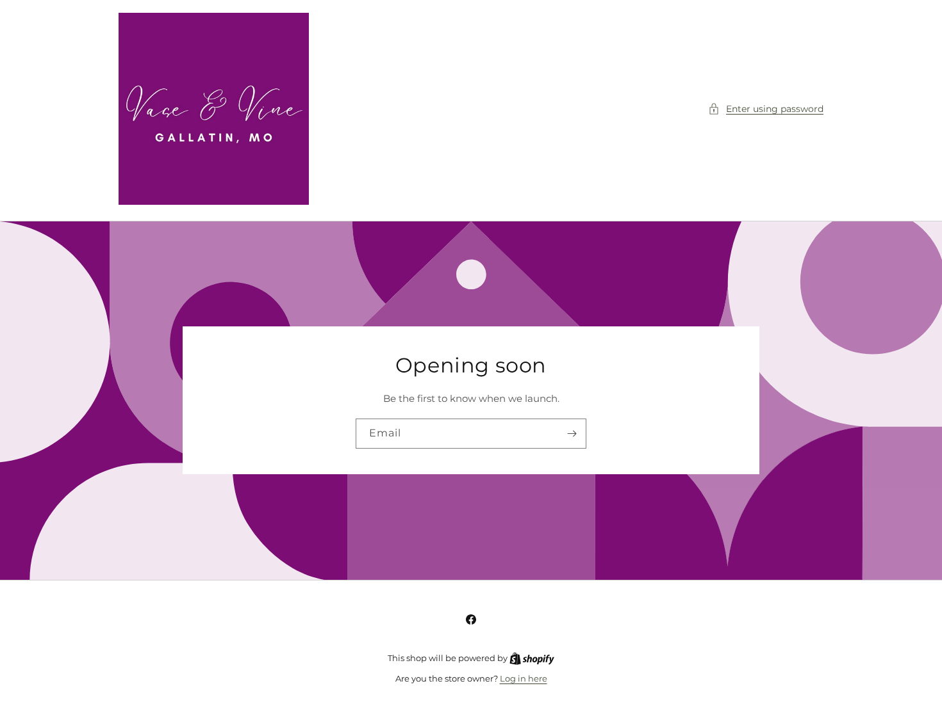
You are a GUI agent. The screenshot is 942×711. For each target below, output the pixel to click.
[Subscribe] (572, 434)
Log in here (523, 678)
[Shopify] (531, 658)
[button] (765, 109)
